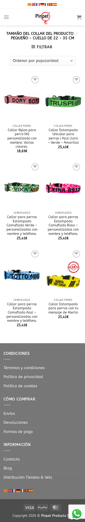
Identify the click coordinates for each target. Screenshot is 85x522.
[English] (34, 4)
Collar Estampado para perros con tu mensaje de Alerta (63, 308)
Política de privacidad (23, 377)
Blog (8, 468)
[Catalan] (30, 4)
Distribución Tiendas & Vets (28, 477)
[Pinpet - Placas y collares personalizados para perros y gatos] (43, 17)
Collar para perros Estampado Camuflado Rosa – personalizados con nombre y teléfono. (63, 225)
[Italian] (47, 4)
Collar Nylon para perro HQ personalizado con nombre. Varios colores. (22, 138)
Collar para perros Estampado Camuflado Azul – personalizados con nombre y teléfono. (21, 312)
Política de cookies (20, 386)
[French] (38, 4)
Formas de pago (18, 431)
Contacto (12, 459)
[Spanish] (55, 4)
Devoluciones (16, 422)
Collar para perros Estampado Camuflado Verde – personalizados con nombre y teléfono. (21, 225)
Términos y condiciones (24, 368)
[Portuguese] (51, 4)
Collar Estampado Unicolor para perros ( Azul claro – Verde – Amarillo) (63, 136)
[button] (6, 17)
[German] (42, 4)
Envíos (9, 413)
